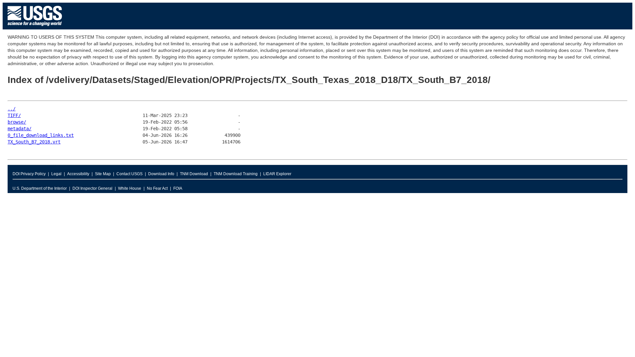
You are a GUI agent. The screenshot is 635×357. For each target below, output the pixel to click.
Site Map (103, 174)
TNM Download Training (236, 174)
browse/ (17, 122)
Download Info (161, 174)
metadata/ (19, 128)
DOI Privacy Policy (29, 174)
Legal (56, 174)
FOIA (177, 188)
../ (12, 108)
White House (129, 188)
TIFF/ (14, 115)
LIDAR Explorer (277, 174)
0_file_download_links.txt (41, 135)
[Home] (35, 27)
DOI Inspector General (92, 188)
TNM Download (194, 174)
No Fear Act (157, 188)
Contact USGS (129, 174)
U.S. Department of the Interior (40, 188)
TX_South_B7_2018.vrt (34, 141)
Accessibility (78, 174)
